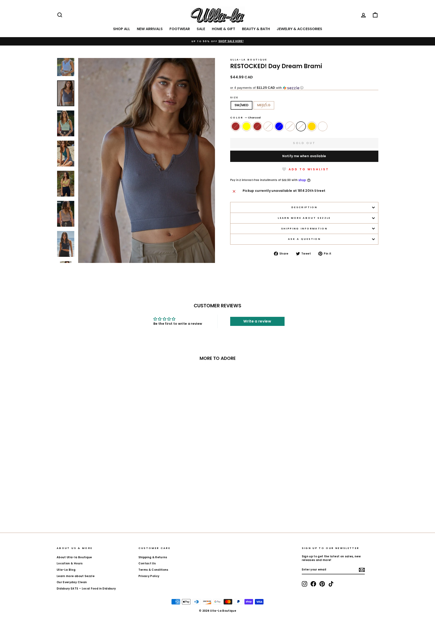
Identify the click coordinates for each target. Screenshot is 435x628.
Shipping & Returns (152, 557)
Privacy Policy (149, 576)
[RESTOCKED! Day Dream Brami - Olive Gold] (113, 506)
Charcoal (300, 126)
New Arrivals (150, 28)
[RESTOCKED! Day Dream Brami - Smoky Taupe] (119, 506)
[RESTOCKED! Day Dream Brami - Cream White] (89, 506)
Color (245, 117)
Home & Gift (223, 28)
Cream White (268, 126)
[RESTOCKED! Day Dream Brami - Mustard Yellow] (77, 506)
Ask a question (304, 239)
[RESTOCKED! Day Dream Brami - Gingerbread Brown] (70, 506)
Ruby (290, 126)
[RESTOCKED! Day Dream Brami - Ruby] (101, 506)
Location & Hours (70, 563)
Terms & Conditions (153, 570)
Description (304, 207)
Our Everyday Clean (72, 582)
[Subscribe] (362, 570)
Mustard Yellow (246, 126)
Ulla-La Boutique (248, 59)
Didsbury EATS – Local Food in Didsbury (86, 588)
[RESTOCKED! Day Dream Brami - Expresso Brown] (83, 506)
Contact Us (147, 563)
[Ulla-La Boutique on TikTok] (331, 584)
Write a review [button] (257, 321)
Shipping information (304, 228)
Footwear (179, 28)
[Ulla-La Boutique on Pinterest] (322, 584)
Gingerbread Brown (235, 126)
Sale (201, 28)
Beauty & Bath (256, 28)
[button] (304, 88)
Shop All (121, 28)
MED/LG (264, 105)
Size (234, 97)
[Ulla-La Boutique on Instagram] (304, 584)
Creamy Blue (279, 126)
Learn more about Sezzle (304, 218)
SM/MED (241, 105)
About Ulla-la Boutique (74, 557)
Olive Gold (311, 126)
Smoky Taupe (322, 126)
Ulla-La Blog (66, 570)
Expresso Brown (257, 126)
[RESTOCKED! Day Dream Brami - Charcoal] (107, 506)
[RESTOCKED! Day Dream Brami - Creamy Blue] (95, 506)
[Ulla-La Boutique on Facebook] (313, 584)
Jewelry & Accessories (299, 28)
